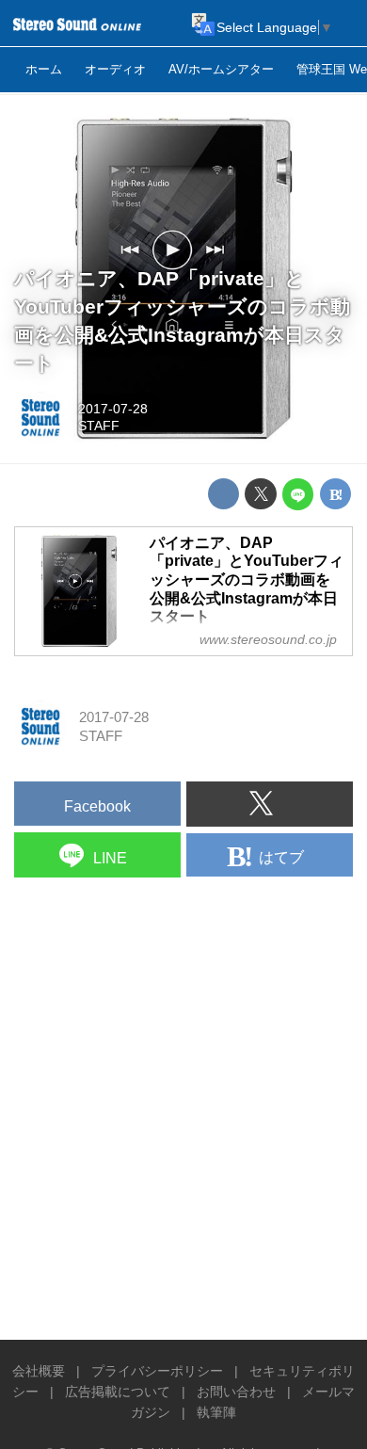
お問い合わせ (236, 1392)
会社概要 (38, 1371)
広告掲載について (117, 1392)
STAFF (99, 426)
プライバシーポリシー (157, 1371)
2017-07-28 (113, 409)
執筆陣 (216, 1413)
